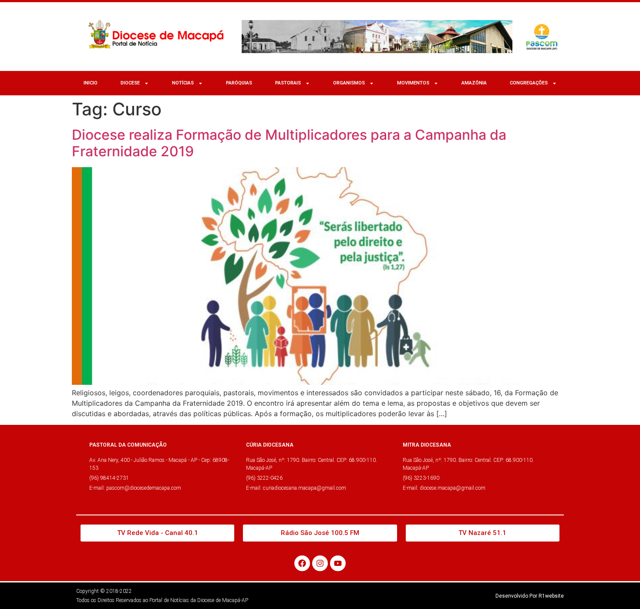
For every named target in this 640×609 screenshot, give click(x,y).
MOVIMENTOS (413, 83)
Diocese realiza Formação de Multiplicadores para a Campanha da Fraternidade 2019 (289, 143)
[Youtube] (338, 563)
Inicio (91, 83)
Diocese (130, 83)
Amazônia (474, 83)
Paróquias (239, 83)
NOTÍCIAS (183, 83)
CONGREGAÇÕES (529, 83)
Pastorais (288, 83)
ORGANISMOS (349, 83)
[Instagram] (320, 563)
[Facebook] (302, 563)
